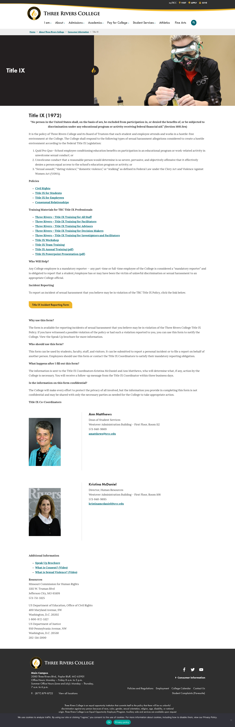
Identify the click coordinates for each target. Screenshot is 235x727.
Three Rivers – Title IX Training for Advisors (64, 226)
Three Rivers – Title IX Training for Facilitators (65, 221)
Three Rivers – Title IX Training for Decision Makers (69, 231)
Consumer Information (78, 31)
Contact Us (199, 688)
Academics (95, 22)
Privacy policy (122, 722)
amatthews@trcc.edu (102, 434)
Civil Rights (42, 188)
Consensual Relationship (51, 202)
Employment (162, 688)
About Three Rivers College (51, 31)
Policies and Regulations (140, 688)
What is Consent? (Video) (51, 567)
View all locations (68, 693)
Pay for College (117, 22)
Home (32, 31)
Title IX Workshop (47, 240)
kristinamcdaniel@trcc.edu (106, 504)
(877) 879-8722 (44, 693)
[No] (231, 720)
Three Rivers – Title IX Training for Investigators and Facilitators (77, 235)
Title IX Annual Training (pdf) (54, 249)
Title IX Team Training (50, 245)
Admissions (76, 22)
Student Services (143, 22)
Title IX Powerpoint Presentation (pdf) (60, 254)
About (59, 22)
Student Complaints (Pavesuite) (188, 693)
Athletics (164, 22)
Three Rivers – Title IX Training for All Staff (63, 217)
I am (47, 22)
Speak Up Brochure (47, 563)
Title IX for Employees (49, 198)
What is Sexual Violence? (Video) (56, 572)
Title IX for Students (48, 193)
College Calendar (181, 688)
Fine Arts (180, 22)
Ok (109, 722)
